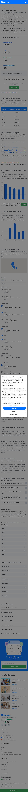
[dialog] (14, 396)
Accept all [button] (14, 408)
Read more (15, 405)
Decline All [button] (14, 411)
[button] (14, 415)
